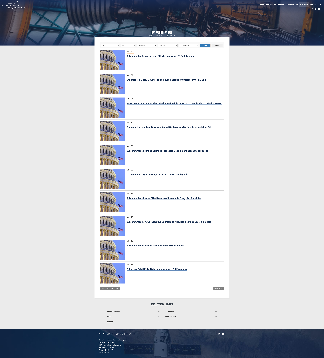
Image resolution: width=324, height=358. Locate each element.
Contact (313, 4)
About (262, 4)
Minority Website (130, 334)
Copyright (121, 334)
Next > (112, 288)
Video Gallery (170, 316)
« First (102, 288)
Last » (117, 288)
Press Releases (162, 33)
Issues (109, 316)
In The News (170, 311)
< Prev (107, 288)
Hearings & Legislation (275, 4)
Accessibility (113, 334)
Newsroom (304, 4)
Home (151, 36)
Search (320, 4)
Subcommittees (292, 4)
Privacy (105, 334)
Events (110, 322)
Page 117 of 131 (218, 288)
